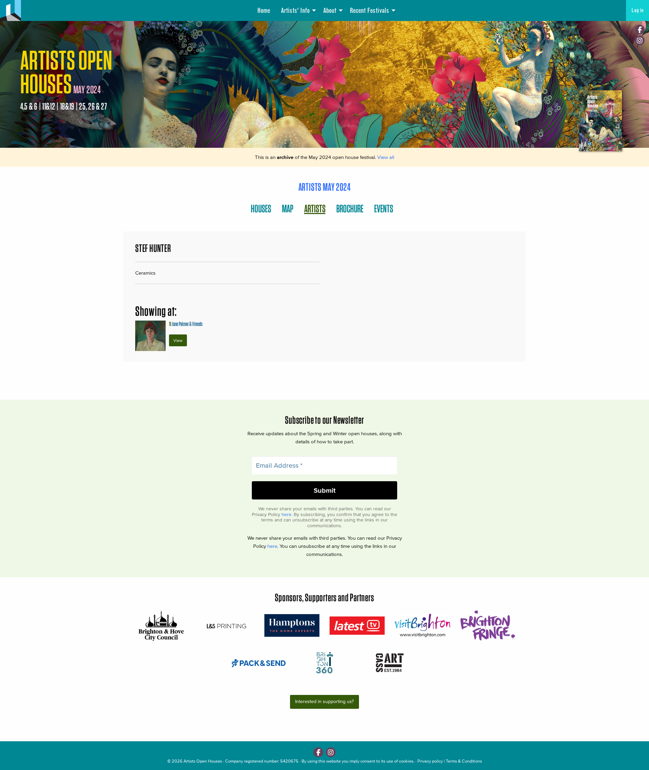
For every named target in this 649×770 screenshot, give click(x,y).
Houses (261, 208)
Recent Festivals (369, 10)
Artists (315, 208)
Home (263, 10)
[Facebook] (640, 29)
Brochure (349, 208)
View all (385, 157)
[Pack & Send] (259, 662)
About (329, 10)
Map (287, 208)
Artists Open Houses (203, 761)
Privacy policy (430, 761)
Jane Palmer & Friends (185, 323)
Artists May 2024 (324, 186)
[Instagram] (640, 40)
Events (383, 208)
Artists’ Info (295, 10)
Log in (637, 10)
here (286, 514)
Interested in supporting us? (324, 701)
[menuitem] (263, 10)
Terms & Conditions (464, 761)
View (178, 340)
